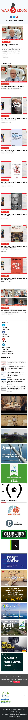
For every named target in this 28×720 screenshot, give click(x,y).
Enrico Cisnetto (6, 329)
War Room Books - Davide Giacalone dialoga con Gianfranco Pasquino (14, 246)
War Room (4, 327)
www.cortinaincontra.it (7, 353)
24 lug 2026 (6, 42)
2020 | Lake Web (14, 718)
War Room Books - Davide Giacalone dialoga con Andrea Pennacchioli (14, 119)
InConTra (4, 342)
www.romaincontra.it (7, 351)
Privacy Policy (10, 713)
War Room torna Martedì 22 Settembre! (12, 86)
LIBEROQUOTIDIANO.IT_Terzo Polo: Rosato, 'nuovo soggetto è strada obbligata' (16, 381)
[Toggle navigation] (25, 25)
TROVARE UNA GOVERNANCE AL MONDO (13, 310)
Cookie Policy (18, 713)
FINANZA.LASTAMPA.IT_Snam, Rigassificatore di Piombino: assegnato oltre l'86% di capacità (17, 374)
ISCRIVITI (17, 681)
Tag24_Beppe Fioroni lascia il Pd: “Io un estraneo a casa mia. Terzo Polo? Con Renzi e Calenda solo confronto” (16, 388)
